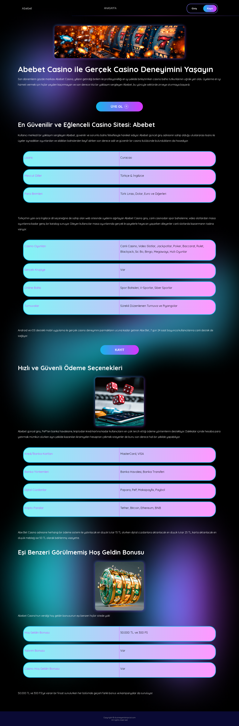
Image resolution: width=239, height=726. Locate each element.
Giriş (194, 8)
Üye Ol (117, 106)
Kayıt (210, 8)
